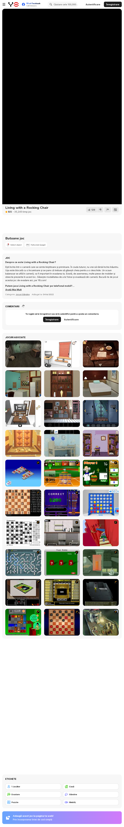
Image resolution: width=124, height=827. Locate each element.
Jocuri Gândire (23, 294)
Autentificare (93, 4)
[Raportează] (107, 209)
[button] (13, 289)
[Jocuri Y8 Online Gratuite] (13, 4)
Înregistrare (112, 4)
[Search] (50, 4)
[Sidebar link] (4, 4)
